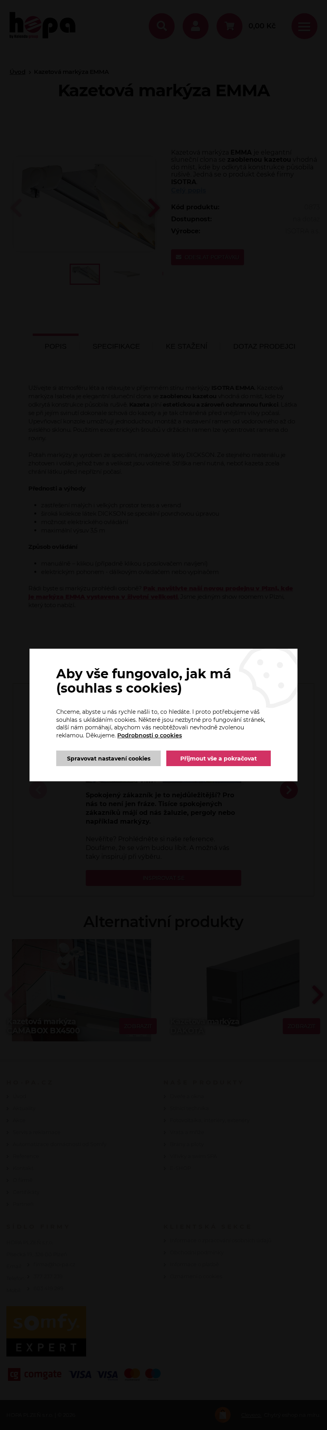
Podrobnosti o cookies (149, 735)
